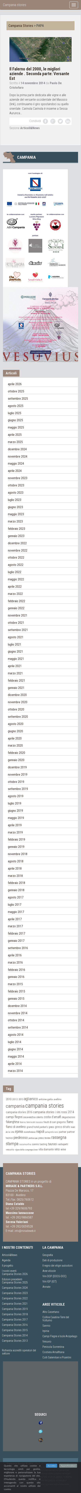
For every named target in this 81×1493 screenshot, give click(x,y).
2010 (8, 1099)
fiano (70, 1122)
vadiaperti (63, 1144)
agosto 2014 (15, 1035)
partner (62, 1131)
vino (57, 1149)
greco (51, 1127)
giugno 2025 (15, 420)
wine (63, 1149)
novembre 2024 (17, 456)
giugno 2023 (15, 507)
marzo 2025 (15, 442)
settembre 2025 (18, 398)
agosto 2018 (15, 861)
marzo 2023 (15, 521)
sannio (35, 1144)
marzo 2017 (15, 926)
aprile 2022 (15, 586)
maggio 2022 (16, 579)
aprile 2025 (15, 435)
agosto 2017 (15, 897)
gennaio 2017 (16, 941)
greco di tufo (62, 1127)
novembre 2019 (17, 774)
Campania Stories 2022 (15, 1298)
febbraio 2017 (16, 933)
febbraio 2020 (16, 753)
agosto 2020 (15, 724)
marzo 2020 (15, 745)
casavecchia (29, 1117)
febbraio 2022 (16, 601)
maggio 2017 (16, 912)
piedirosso (21, 1137)
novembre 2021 (17, 615)
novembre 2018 (17, 854)
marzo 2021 (15, 673)
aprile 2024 (15, 471)
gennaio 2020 (16, 760)
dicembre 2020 (17, 695)
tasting (43, 1144)
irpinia (19, 1131)
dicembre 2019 (17, 767)
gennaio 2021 (16, 688)
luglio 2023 (14, 500)
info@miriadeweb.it (25, 1230)
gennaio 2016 (16, 977)
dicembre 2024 (17, 449)
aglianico (31, 1099)
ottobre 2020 (16, 709)
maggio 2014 (16, 1056)
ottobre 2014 (16, 1020)
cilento (39, 1117)
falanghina (12, 1122)
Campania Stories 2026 (15, 1274)
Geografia (47, 1255)
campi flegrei (14, 1117)
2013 (20, 1099)
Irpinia (45, 1330)
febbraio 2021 (16, 680)
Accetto (52, 1466)
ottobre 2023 (16, 485)
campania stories (44, 1105)
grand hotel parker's (37, 1126)
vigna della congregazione (26, 1149)
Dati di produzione (52, 1260)
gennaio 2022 (16, 608)
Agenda (6, 1260)
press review (44, 1137)
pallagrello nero (51, 1132)
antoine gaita (46, 1099)
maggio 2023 (16, 514)
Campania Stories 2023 (15, 1293)
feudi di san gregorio (55, 1122)
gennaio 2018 (16, 890)
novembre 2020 (17, 702)
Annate (46, 1286)
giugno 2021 (15, 651)
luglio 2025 (14, 413)
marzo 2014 (15, 1071)
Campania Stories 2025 (15, 1282)
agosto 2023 (15, 492)
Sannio (46, 1325)
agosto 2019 (15, 796)
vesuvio (10, 1149)
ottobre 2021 (16, 623)
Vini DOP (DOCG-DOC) (54, 1276)
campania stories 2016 (19, 1112)
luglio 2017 (14, 905)
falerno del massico (35, 1122)
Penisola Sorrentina (53, 1346)
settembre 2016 (18, 948)
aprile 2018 (15, 868)
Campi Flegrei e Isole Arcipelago (59, 1336)
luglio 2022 (14, 572)
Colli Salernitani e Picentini (56, 1357)
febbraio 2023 (16, 529)
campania (15, 1106)
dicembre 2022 (17, 543)
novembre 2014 (17, 1013)
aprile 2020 (15, 738)
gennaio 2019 (16, 847)
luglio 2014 (14, 1042)
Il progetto (7, 1265)
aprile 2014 (15, 1064)
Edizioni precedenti (12, 1279)
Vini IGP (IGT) (49, 1281)
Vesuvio (46, 1341)
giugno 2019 (15, 811)
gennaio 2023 (16, 536)
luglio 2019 (14, 803)
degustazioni (68, 1117)
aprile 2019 (15, 825)
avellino (57, 1099)
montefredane (30, 1132)
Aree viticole (49, 1270)
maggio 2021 (16, 659)
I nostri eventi (9, 1270)
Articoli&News (30, 128)
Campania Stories (20, 26)
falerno (23, 1122)
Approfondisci (68, 1466)
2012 (15, 1099)
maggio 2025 (16, 427)
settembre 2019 (18, 789)
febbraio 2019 (16, 839)
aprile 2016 (15, 955)
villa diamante (46, 1149)
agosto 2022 (15, 565)
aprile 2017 (15, 919)
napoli (40, 1131)
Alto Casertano (50, 1311)
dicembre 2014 (17, 1006)
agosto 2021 (15, 637)
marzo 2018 (15, 876)
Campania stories (14, 5)
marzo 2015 (15, 984)
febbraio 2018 (16, 883)
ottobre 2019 (16, 782)
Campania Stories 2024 (15, 1287)
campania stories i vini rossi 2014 (53, 1112)
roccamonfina (25, 1144)
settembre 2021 (18, 630)
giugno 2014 (15, 1049)
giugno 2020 (15, 731)
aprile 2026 (15, 384)
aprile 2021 (15, 666)
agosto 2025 (15, 406)
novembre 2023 (17, 478)
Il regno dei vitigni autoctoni (57, 1265)
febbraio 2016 (16, 970)
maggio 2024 (16, 463)
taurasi (52, 1144)
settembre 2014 (18, 1027)
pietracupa (33, 1138)
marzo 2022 (15, 594)
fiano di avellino (16, 1127)
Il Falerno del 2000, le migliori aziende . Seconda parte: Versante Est (39, 74)
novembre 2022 (17, 550)
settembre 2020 (18, 717)
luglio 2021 (14, 644)
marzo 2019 (15, 832)
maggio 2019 (16, 818)
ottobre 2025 (16, 391)
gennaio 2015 (16, 999)
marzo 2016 (15, 962)
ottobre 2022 (16, 557)
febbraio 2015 (16, 991)
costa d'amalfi (52, 1117)
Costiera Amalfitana (53, 1352)
